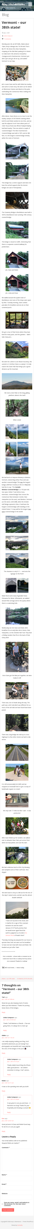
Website (4, 1193)
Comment (6, 1147)
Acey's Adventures (13, 4)
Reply (3, 1012)
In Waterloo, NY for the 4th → (25, 978)
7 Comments (7, 39)
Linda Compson (8, 36)
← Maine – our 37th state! (7, 978)
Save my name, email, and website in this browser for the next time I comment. (16, 1204)
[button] (31, 3)
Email (4, 1184)
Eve (3, 1118)
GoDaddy (19, 1225)
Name (4, 1175)
